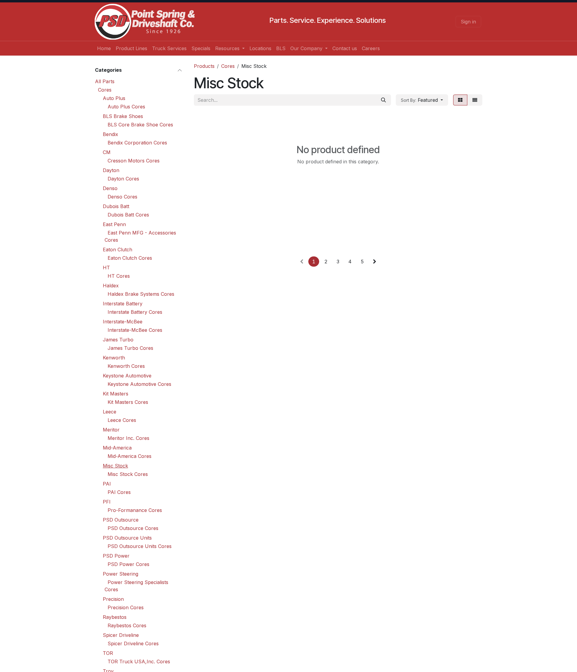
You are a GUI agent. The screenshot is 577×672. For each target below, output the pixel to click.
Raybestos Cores (127, 625)
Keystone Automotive (127, 376)
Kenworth (114, 358)
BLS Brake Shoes (123, 116)
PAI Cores (119, 492)
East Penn (114, 224)
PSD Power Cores (128, 564)
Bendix (110, 134)
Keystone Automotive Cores (139, 384)
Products (204, 66)
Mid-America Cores (129, 456)
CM (107, 152)
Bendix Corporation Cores (137, 143)
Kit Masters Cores (128, 402)
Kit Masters (115, 394)
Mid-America (117, 448)
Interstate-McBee (122, 322)
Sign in (468, 22)
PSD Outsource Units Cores (140, 546)
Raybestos (115, 617)
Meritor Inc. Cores (128, 438)
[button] (422, 100)
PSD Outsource (121, 520)
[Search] (383, 100)
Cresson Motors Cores (134, 161)
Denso (110, 188)
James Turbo (118, 340)
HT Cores (119, 276)
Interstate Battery (122, 304)
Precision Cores (126, 607)
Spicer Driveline (121, 635)
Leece (109, 412)
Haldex (111, 286)
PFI (107, 502)
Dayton (111, 170)
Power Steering (120, 574)
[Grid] (460, 100)
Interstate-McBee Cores (135, 330)
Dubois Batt (116, 206)
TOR (108, 653)
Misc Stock (115, 466)
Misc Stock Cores (128, 474)
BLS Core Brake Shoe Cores (140, 125)
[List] (474, 100)
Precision (113, 599)
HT (106, 268)
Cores (104, 90)
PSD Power (116, 556)
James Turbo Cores (130, 348)
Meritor (111, 430)
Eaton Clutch (117, 250)
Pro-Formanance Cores (135, 510)
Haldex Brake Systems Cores (141, 294)
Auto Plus (114, 98)
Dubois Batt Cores (128, 215)
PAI (107, 484)
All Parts (104, 81)
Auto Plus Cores (126, 107)
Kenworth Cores (126, 366)
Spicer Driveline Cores (133, 643)
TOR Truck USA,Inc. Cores (139, 661)
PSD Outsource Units (127, 538)
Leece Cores (122, 420)
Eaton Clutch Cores (130, 258)
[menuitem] (104, 48)
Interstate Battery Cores (135, 312)
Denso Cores (122, 197)
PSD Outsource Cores (133, 528)
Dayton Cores (123, 179)
